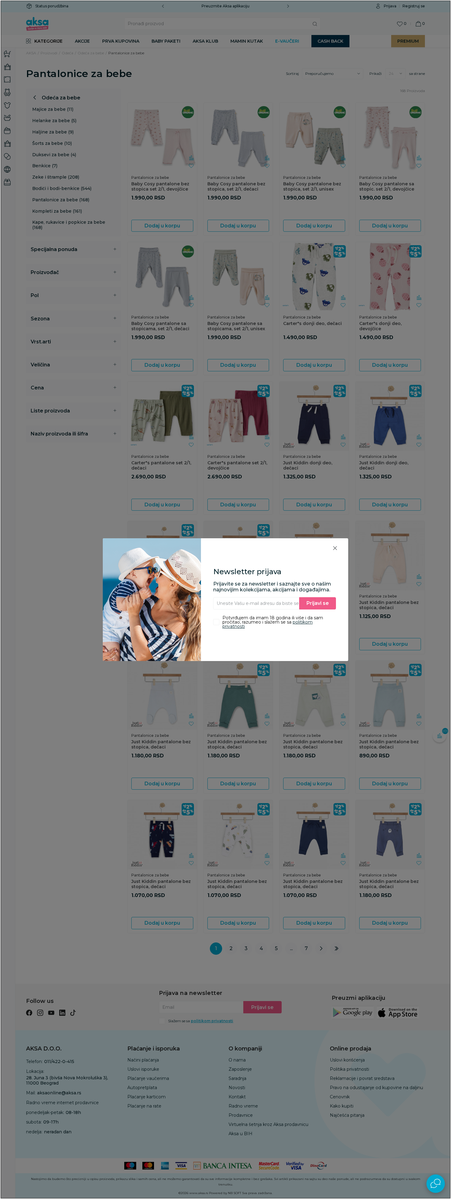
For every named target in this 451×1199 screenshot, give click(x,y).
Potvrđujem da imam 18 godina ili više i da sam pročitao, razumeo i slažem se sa (272, 622)
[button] (335, 548)
